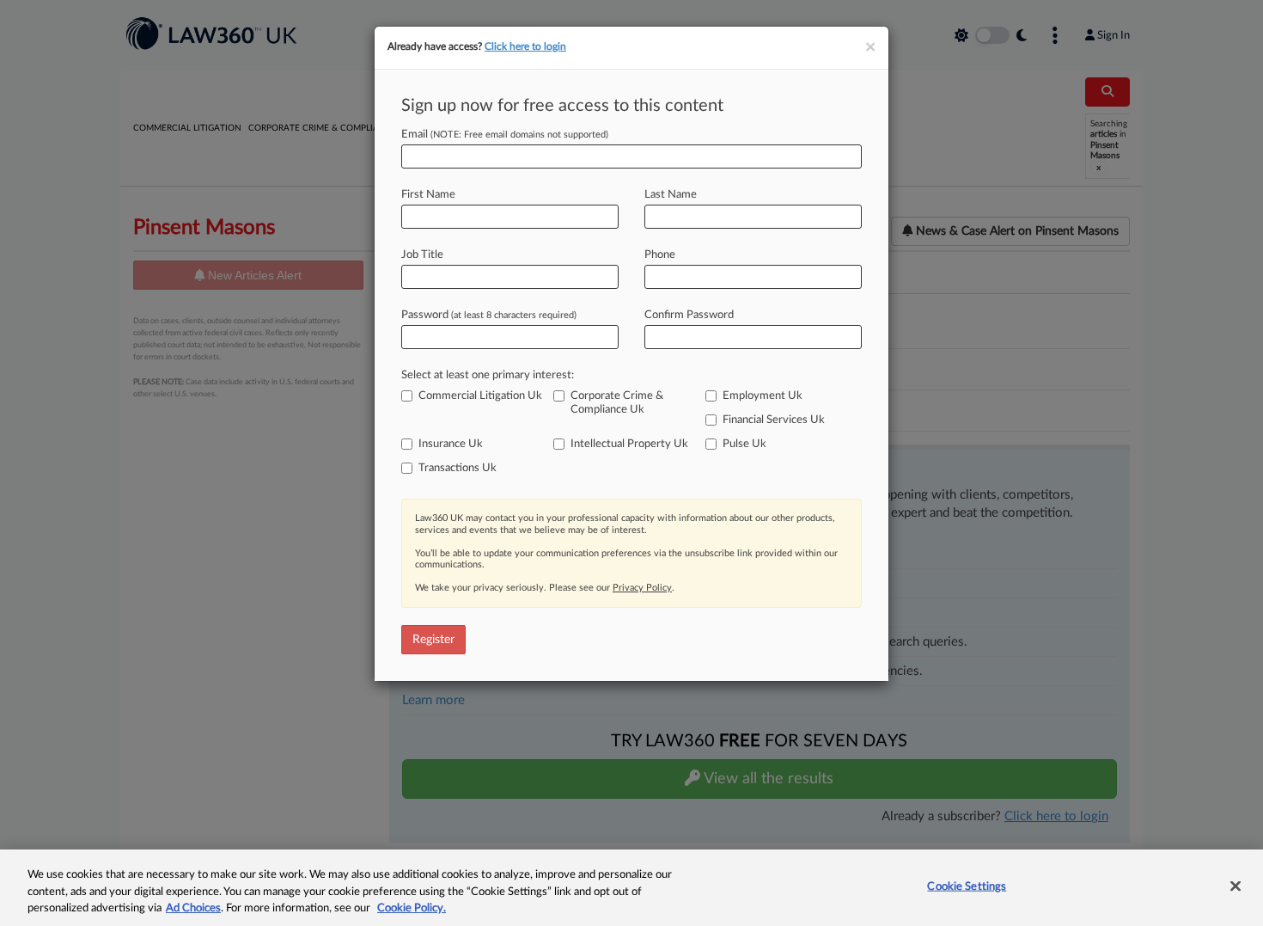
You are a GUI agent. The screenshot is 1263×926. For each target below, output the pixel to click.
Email (504, 134)
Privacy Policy (642, 587)
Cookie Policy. (411, 908)
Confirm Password (689, 315)
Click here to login (525, 46)
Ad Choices (193, 908)
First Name (428, 194)
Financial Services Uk (774, 420)
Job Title (422, 255)
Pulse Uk (744, 444)
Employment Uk (762, 396)
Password (489, 315)
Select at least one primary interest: (487, 375)
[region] (631, 887)
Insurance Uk (450, 444)
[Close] (1235, 886)
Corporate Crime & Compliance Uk (616, 402)
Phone (659, 255)
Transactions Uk (457, 468)
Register (433, 640)
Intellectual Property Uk (629, 444)
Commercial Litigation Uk (480, 396)
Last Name (670, 194)
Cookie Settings (966, 886)
